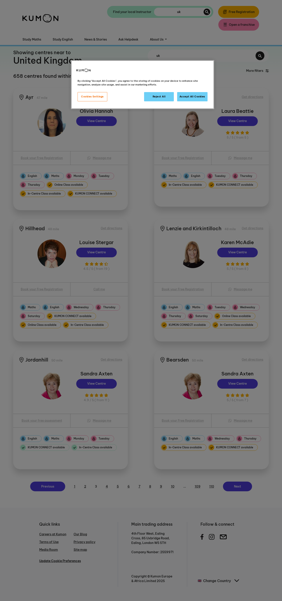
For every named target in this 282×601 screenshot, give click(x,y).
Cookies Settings (92, 96)
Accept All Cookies (192, 96)
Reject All (159, 96)
